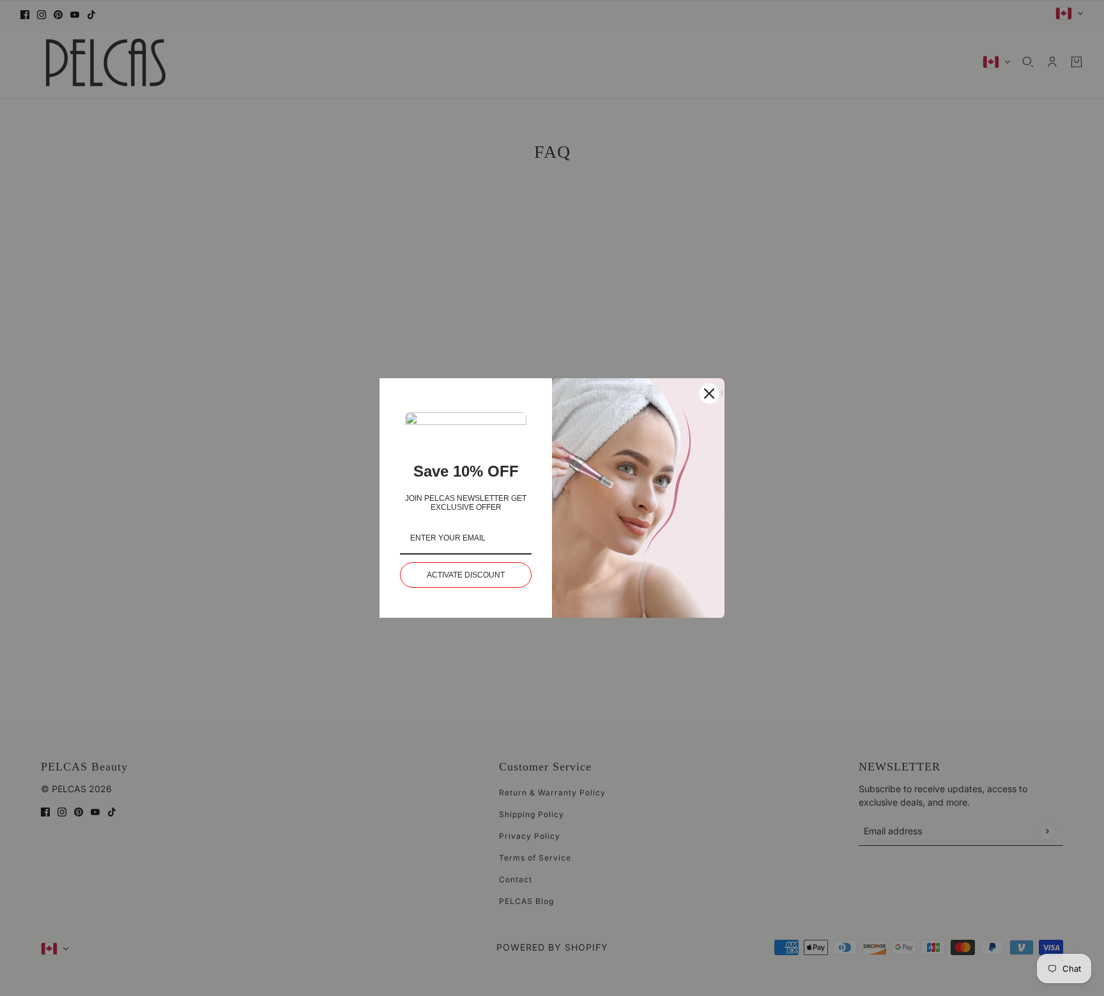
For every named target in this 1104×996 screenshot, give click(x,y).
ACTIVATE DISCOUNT (466, 575)
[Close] (709, 393)
